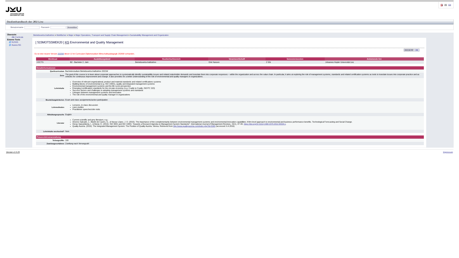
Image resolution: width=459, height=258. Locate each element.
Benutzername (17, 27)
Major (70, 35)
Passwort (45, 27)
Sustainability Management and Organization (149, 35)
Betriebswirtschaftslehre (43, 35)
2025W (61, 54)
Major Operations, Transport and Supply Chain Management (101, 35)
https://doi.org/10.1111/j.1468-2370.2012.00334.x (265, 124)
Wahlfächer (61, 35)
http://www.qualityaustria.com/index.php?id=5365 (194, 126)
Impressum (448, 152)
